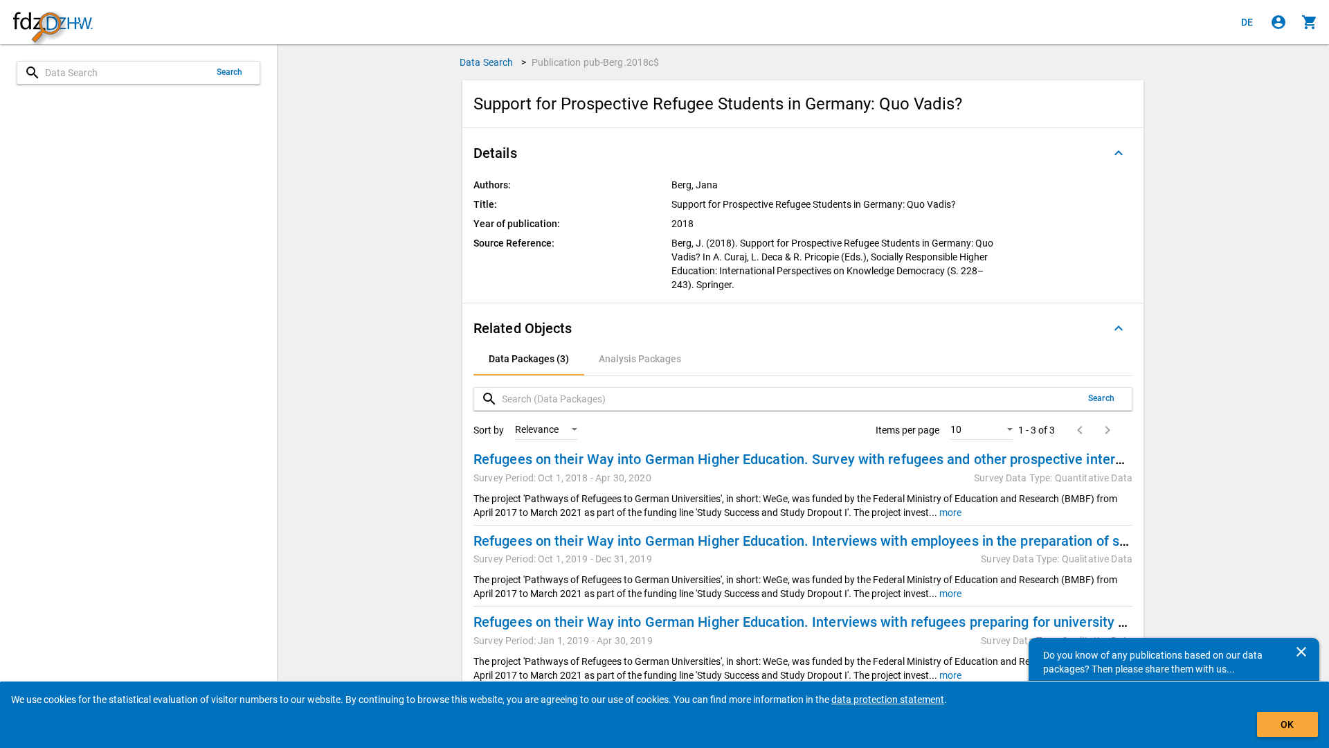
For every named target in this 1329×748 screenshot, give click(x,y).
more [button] (949, 512)
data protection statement (887, 699)
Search (230, 72)
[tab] (528, 358)
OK (1287, 724)
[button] (802, 153)
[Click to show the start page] (53, 22)
